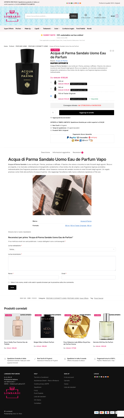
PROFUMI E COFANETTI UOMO (38, 46)
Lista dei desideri (40, 396)
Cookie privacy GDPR (41, 384)
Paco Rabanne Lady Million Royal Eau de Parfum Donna (77, 343)
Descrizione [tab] (45, 152)
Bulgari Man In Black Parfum (44, 342)
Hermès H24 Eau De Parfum (103, 342)
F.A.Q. (36, 390)
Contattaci (37, 403)
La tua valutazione (15, 246)
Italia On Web (17, 414)
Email (64, 273)
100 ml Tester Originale (78, 225)
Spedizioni (37, 387)
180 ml (89, 225)
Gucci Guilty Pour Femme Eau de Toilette (15, 343)
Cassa (66, 384)
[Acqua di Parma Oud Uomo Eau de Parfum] (113, 51)
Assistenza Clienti (100, 17)
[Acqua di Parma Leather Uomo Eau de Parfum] (111, 51)
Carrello (67, 380)
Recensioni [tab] (77, 152)
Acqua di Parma (61, 61)
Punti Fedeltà (38, 393)
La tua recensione (15, 254)
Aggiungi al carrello (86, 113)
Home (6, 46)
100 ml (67, 225)
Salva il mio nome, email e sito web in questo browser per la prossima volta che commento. (42, 282)
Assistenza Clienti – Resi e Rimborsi (46, 380)
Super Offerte (84, 298)
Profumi (11, 46)
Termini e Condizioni (41, 377)
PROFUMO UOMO (21, 46)
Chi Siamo (37, 400)
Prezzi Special (98, 298)
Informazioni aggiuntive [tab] (61, 152)
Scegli (17, 352)
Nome (11, 273)
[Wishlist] (27, 316)
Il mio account (85, 17)
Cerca (73, 16)
